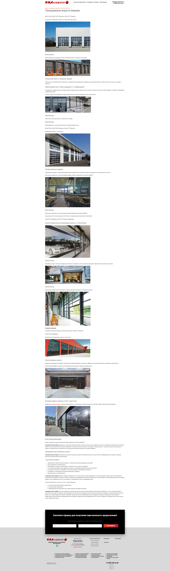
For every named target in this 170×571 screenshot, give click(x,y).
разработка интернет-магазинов (111, 567)
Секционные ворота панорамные (54, 8)
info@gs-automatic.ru (118, 2)
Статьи (108, 558)
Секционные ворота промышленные (64, 554)
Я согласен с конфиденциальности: (64, 528)
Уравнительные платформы (82, 553)
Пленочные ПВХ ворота (81, 556)
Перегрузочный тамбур (112, 553)
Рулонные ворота (95, 554)
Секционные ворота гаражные (62, 553)
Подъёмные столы (59, 557)
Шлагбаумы (109, 556)
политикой (61, 528)
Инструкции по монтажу (112, 557)
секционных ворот (55, 404)
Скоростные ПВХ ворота (81, 554)
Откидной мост (95, 557)
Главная (46, 8)
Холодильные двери (96, 553)
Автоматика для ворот (112, 554)
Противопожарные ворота (97, 556)
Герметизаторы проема (81, 557)
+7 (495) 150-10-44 (118, 3)
